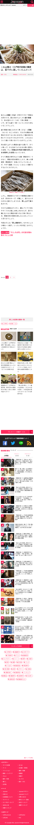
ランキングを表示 (16, 646)
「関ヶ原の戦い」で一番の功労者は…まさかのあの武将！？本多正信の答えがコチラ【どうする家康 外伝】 (24, 389)
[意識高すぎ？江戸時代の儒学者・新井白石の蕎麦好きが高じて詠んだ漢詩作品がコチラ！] (9, 379)
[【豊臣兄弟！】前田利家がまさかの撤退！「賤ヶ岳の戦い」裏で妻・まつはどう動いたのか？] (7, 555)
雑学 (23, 659)
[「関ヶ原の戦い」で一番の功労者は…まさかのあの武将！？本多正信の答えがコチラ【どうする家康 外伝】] (25, 379)
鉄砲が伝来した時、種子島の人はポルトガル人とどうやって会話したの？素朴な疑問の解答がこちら (24, 367)
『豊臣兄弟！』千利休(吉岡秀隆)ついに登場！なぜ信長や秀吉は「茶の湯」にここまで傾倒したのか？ (24, 573)
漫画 (13, 662)
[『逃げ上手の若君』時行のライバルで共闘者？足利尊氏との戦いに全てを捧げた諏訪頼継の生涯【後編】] (7, 546)
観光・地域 (6, 779)
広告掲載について (8, 797)
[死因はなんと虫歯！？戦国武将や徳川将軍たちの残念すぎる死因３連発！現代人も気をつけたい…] (25, 337)
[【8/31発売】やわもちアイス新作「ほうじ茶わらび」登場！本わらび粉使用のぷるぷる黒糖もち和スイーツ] (7, 593)
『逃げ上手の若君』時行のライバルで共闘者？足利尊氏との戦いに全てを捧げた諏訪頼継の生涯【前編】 (23, 489)
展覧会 (5, 676)
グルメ (4, 776)
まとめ (20, 765)
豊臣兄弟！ (9, 672)
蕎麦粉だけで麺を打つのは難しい (17, 192)
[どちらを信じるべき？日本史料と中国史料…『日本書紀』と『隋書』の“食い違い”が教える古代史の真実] (7, 500)
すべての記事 (6, 765)
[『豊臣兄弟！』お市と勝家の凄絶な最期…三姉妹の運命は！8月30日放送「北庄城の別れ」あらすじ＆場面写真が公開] (7, 639)
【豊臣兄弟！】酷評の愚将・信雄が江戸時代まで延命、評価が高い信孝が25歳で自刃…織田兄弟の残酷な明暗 (23, 536)
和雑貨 (20, 773)
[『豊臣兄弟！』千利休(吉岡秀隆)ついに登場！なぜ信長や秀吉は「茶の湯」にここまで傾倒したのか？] (7, 574)
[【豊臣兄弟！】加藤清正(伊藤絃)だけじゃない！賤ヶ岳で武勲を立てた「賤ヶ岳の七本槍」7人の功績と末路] (7, 481)
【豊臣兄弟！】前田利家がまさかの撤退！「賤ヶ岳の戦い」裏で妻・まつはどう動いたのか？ (23, 553)
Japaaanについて (23, 794)
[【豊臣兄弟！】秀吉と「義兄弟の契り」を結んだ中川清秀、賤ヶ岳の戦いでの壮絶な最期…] (7, 602)
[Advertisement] (17, 26)
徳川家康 (6, 669)
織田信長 (17, 665)
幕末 (7, 662)
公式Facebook (5, 443)
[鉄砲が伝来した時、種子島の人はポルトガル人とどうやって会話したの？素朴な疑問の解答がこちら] (25, 357)
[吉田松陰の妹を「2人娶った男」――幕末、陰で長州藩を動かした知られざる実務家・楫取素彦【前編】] (7, 620)
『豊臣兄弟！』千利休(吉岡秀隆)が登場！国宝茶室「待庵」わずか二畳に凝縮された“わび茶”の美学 (24, 517)
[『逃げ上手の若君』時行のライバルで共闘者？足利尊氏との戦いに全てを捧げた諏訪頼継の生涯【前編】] (7, 491)
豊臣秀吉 (17, 672)
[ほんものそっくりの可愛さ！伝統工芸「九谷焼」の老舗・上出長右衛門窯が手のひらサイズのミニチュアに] (7, 630)
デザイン (21, 669)
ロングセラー (7, 659)
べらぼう (9, 665)
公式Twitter (13, 443)
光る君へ (29, 676)
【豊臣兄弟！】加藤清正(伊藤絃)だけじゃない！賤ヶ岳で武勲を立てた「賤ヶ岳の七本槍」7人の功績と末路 (24, 480)
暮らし (4, 781)
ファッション (6, 770)
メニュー (1, 2)
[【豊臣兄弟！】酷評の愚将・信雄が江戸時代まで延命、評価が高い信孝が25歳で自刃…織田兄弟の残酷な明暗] (7, 537)
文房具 (29, 669)
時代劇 (20, 662)
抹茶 (14, 669)
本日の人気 (6, 805)
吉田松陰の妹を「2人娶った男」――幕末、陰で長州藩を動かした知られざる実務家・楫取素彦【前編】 (24, 619)
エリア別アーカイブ (8, 802)
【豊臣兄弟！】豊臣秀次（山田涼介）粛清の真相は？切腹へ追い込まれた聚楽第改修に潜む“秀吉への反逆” (24, 582)
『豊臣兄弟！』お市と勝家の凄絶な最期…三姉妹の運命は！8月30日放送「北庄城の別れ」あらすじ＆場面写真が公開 (24, 638)
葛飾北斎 (12, 679)
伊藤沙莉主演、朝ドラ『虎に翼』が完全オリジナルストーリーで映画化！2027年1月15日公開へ (24, 525)
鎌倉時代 (12, 676)
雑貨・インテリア (8, 773)
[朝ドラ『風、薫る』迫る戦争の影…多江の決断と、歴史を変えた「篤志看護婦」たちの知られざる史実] (7, 472)
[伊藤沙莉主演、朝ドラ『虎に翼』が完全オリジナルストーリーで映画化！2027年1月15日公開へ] (7, 528)
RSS (29, 443)
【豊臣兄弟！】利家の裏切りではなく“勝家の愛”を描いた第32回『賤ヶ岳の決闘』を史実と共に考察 (23, 564)
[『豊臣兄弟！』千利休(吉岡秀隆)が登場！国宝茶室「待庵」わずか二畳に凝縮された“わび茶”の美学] (7, 518)
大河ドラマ (26, 652)
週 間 (17, 455)
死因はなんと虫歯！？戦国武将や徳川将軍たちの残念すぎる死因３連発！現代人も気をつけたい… (24, 346)
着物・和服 (22, 770)
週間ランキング (23, 805)
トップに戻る (29, 758)
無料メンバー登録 (24, 800)
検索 (32, 2)
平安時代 (9, 655)
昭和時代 (21, 676)
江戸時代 (5, 323)
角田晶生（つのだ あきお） (20, 74)
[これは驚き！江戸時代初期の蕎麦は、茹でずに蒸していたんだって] (17, 54)
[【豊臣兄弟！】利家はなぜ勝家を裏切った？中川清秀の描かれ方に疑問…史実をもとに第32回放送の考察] (7, 509)
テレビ (27, 662)
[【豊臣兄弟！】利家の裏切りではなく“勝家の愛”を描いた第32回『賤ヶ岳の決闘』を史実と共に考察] (7, 565)
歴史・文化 (4, 74)
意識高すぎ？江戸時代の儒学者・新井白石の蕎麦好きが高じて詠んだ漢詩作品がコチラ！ (8, 388)
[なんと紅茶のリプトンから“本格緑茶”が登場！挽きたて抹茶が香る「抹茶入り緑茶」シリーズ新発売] (7, 611)
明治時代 (26, 665)
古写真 (4, 784)
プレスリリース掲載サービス (16, 432)
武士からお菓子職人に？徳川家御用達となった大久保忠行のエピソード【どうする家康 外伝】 (8, 366)
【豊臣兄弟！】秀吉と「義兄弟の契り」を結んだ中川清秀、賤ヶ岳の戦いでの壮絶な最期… (23, 600)
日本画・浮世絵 (23, 768)
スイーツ (16, 659)
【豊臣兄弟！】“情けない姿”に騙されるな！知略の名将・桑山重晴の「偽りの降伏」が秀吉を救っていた (23, 462)
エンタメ (21, 779)
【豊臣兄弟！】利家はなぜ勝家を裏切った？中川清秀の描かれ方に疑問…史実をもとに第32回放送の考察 (23, 508)
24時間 (6, 455)
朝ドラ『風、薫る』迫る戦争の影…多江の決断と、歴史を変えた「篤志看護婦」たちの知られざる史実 (23, 471)
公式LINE (21, 443)
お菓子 (30, 659)
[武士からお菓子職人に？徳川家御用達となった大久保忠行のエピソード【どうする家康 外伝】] (9, 357)
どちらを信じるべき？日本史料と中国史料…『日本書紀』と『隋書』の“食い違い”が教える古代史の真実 (23, 499)
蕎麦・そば (14, 323)
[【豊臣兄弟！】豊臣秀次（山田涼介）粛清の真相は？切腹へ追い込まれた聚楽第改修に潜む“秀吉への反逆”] (7, 583)
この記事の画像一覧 (18, 319)
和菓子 (20, 776)
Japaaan (17, 2)
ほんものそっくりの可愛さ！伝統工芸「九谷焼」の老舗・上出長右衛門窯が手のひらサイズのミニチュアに (23, 628)
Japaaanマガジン (23, 791)
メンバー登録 (31, 5)
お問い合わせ (22, 797)
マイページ (6, 800)
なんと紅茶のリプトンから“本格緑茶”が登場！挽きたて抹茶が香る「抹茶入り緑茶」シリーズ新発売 (24, 610)
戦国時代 (17, 652)
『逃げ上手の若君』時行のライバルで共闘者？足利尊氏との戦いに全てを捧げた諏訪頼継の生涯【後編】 (23, 545)
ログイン (25, 5)
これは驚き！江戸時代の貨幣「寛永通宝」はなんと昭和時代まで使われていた (8, 346)
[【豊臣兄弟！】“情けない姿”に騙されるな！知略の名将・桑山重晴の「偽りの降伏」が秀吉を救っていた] (7, 463)
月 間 (28, 455)
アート (4, 768)
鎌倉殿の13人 (22, 679)
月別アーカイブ (23, 802)
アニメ (18, 655)
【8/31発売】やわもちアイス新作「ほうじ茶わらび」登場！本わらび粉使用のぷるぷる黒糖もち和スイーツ (23, 591)
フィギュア (27, 672)
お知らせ (5, 794)
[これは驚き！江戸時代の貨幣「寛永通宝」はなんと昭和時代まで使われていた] (9, 337)
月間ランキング (7, 808)
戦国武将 (25, 655)
